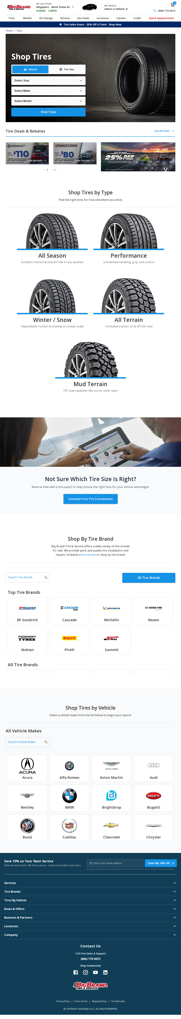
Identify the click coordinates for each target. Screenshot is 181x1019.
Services (65, 18)
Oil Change (46, 18)
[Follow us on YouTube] (95, 972)
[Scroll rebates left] (47, 170)
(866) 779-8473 (166, 10)
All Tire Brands (149, 578)
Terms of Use (80, 1001)
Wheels (27, 18)
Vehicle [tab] (32, 69)
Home (9, 30)
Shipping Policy (99, 1001)
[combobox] (25, 577)
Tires (11, 18)
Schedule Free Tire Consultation (90, 499)
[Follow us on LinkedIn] (105, 972)
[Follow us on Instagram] (85, 972)
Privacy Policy (162, 869)
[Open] (46, 577)
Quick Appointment (161, 18)
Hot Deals (83, 18)
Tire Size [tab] (69, 69)
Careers (121, 18)
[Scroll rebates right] (55, 170)
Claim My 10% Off (159, 863)
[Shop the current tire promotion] (138, 156)
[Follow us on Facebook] (75, 972)
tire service (89, 555)
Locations (103, 18)
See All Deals (162, 131)
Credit (137, 18)
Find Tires (48, 112)
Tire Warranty (118, 1001)
